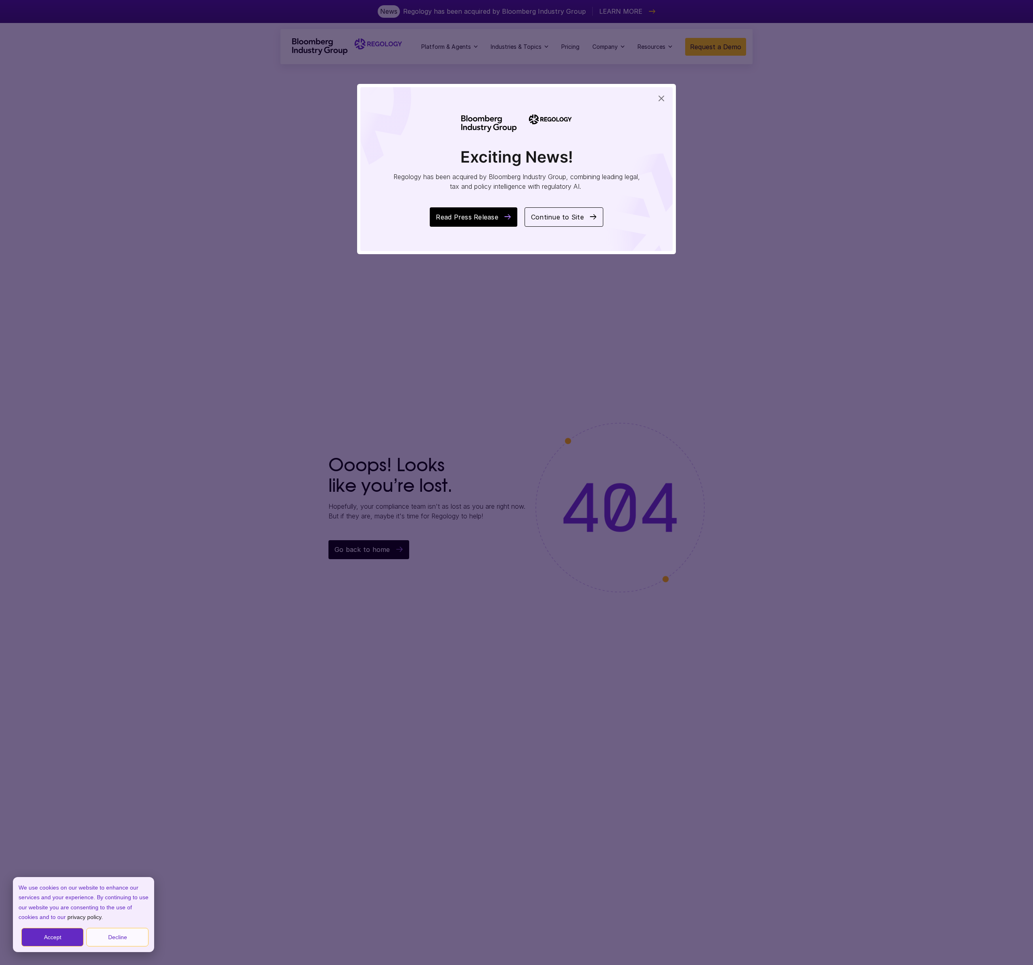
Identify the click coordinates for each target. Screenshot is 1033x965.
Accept (52, 937)
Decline (117, 937)
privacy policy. (85, 917)
